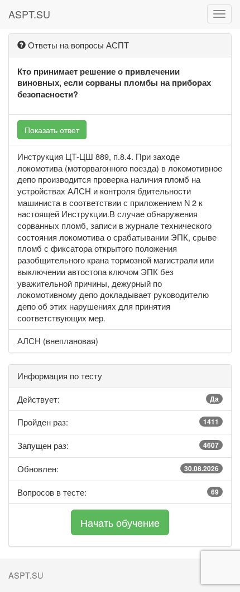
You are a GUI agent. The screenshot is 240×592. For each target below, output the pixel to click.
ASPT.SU (29, 14)
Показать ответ (52, 129)
